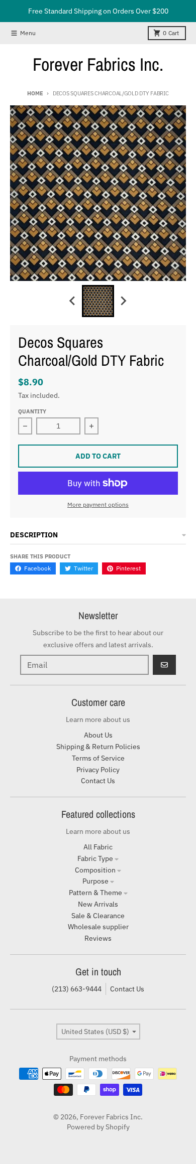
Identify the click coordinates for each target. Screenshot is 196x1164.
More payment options (98, 504)
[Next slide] (123, 301)
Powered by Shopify (98, 1126)
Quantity (32, 411)
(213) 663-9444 (77, 988)
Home (35, 93)
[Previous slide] (73, 301)
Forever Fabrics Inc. (98, 64)
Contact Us (127, 988)
